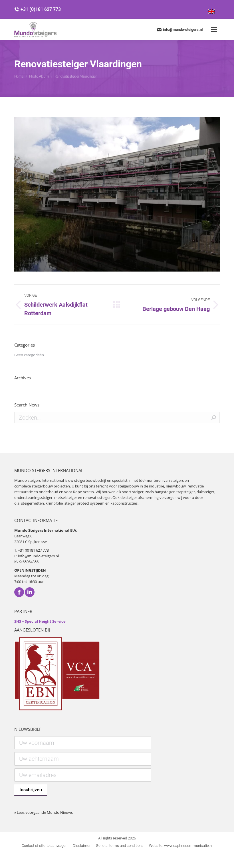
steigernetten (32, 503)
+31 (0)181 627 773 (41, 9)
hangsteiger (165, 491)
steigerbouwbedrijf (90, 480)
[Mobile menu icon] (214, 29)
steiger (138, 491)
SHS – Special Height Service (40, 621)
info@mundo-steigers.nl (183, 29)
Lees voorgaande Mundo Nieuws (45, 812)
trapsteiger (185, 491)
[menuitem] (44, 845)
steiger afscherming (142, 497)
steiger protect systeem (84, 503)
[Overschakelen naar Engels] (211, 9)
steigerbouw (42, 486)
